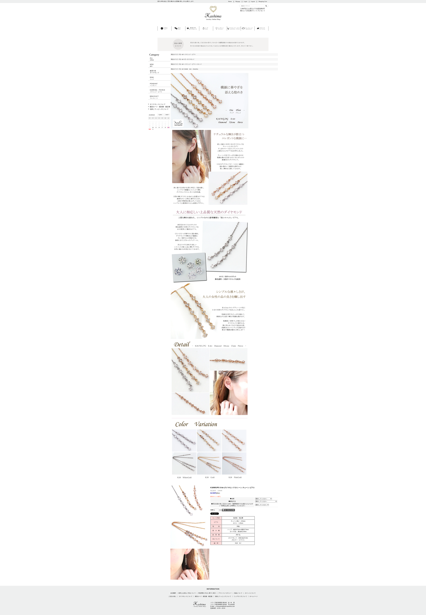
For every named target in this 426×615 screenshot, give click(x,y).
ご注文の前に (172, 596)
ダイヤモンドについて (157, 104)
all (182, 54)
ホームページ (254, 596)
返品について (238, 593)
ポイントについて (250, 593)
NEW (152, 65)
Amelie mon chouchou (191, 69)
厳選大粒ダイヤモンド (154, 71)
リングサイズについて (240, 596)
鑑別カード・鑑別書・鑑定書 (160, 107)
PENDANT (154, 84)
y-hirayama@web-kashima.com (225, 606)
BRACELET (154, 97)
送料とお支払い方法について (187, 593)
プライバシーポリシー (225, 593)
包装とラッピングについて (159, 109)
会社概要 (173, 593)
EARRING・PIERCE (157, 91)
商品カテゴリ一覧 (176, 54)
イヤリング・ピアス (189, 54)
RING (152, 78)
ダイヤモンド (190, 59)
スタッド (199, 64)
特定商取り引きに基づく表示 (207, 593)
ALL (152, 59)
